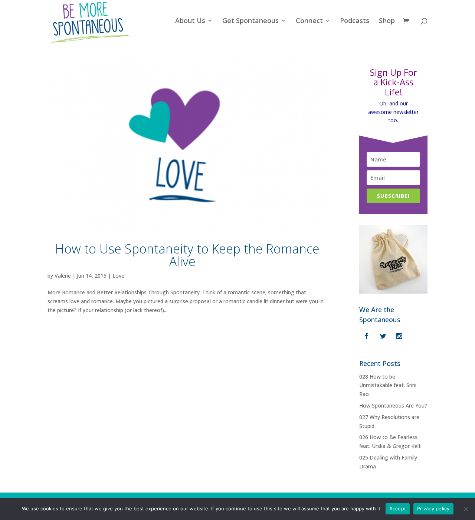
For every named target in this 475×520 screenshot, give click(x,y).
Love (118, 275)
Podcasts (354, 21)
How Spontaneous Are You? (393, 405)
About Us (190, 21)
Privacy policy (433, 508)
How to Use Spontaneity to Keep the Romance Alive (187, 255)
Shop (387, 21)
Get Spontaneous (250, 21)
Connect (309, 21)
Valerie (63, 275)
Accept (397, 508)
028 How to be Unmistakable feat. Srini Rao (387, 385)
